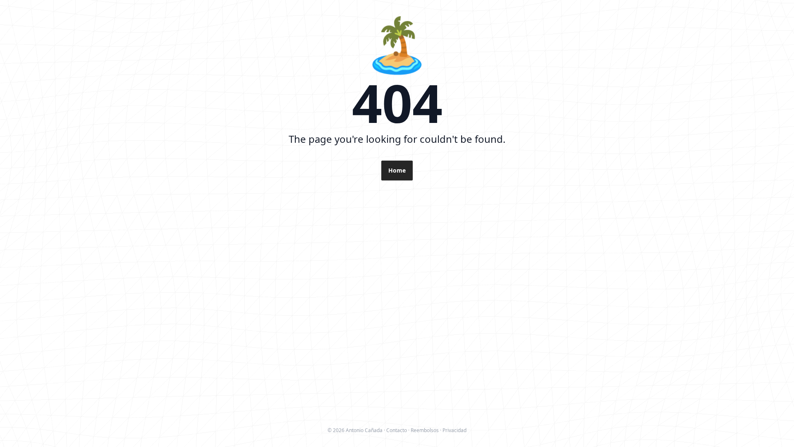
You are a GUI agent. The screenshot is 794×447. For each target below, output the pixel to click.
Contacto (396, 430)
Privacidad (454, 430)
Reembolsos (425, 430)
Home (397, 170)
